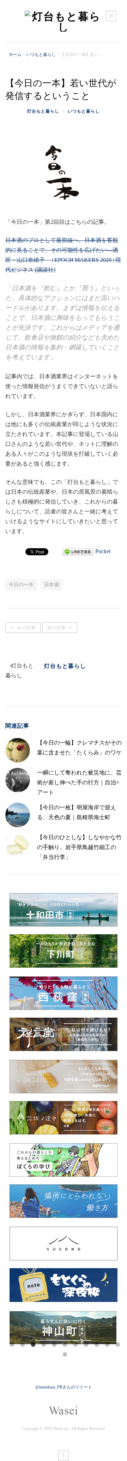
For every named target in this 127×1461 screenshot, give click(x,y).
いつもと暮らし (41, 54)
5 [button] (54, 1344)
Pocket (102, 551)
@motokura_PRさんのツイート (63, 1387)
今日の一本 (21, 584)
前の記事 (56, 627)
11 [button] (117, 1344)
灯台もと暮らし (43, 111)
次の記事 (26, 627)
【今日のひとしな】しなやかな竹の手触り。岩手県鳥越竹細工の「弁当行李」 (79, 847)
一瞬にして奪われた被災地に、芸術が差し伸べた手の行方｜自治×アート (79, 782)
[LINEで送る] (77, 551)
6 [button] (64, 1344)
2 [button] (22, 1344)
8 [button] (86, 1344)
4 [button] (43, 1344)
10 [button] (107, 1344)
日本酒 (51, 584)
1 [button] (12, 1344)
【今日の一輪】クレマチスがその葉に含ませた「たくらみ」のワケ (79, 747)
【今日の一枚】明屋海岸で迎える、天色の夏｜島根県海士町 (76, 812)
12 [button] (64, 1354)
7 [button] (75, 1344)
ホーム (15, 54)
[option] (63, 1327)
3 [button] (33, 1344)
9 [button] (96, 1344)
